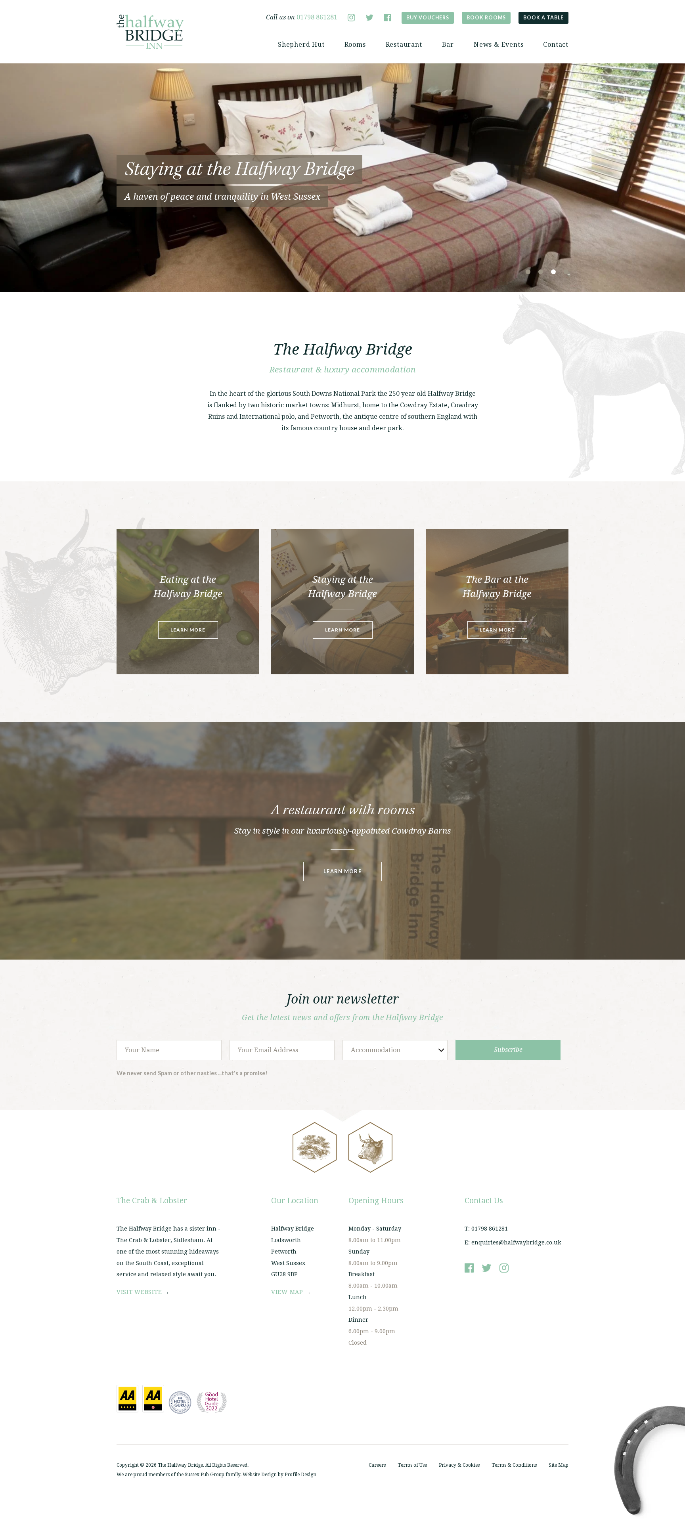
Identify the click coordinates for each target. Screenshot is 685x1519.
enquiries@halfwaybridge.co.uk (516, 1242)
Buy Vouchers (427, 18)
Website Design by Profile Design (279, 1474)
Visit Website (139, 1292)
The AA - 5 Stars (127, 1398)
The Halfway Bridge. (181, 1465)
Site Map (558, 1465)
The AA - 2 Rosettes (153, 1398)
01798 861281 (317, 17)
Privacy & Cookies (459, 1465)
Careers (377, 1465)
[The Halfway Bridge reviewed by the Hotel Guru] (180, 1402)
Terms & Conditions (514, 1465)
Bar (448, 44)
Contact (555, 44)
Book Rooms (486, 18)
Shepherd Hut (301, 44)
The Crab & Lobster (150, 32)
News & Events (498, 44)
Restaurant (404, 44)
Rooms (355, 44)
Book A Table (543, 18)
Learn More (188, 630)
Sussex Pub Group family (212, 1474)
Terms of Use (412, 1465)
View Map (287, 1292)
